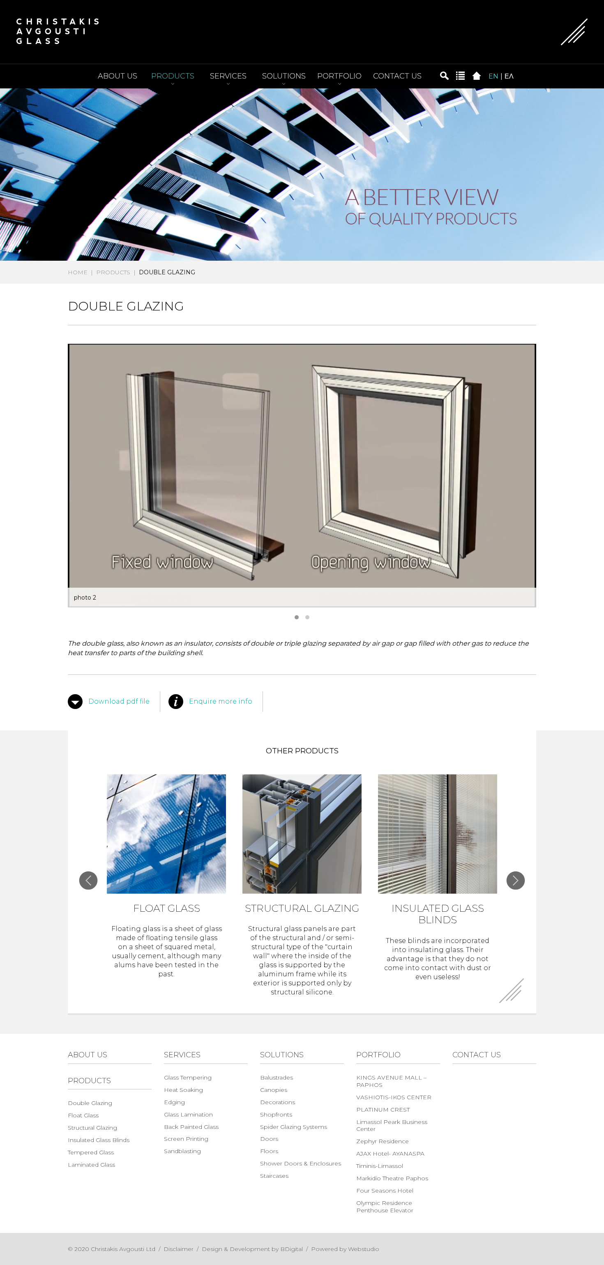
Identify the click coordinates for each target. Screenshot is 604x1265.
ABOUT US (117, 76)
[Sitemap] (460, 75)
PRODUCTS (172, 76)
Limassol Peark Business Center (391, 1125)
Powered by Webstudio (345, 1249)
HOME (78, 272)
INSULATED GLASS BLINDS (438, 914)
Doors (269, 1138)
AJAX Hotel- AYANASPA (390, 1153)
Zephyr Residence (382, 1141)
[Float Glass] (166, 834)
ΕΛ (509, 76)
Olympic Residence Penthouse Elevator (384, 1206)
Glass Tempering (188, 1077)
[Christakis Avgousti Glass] (57, 31)
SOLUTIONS (284, 76)
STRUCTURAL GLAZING (302, 908)
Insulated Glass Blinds (98, 1140)
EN (493, 76)
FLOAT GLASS (166, 908)
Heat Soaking (183, 1090)
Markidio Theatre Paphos (392, 1178)
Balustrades (276, 1077)
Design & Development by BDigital (252, 1249)
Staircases (274, 1175)
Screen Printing (186, 1138)
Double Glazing (90, 1103)
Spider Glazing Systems (293, 1127)
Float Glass (83, 1115)
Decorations (277, 1102)
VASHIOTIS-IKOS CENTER (393, 1097)
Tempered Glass (91, 1152)
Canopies (273, 1090)
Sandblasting (182, 1151)
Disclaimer (179, 1249)
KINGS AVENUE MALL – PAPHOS (391, 1081)
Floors (269, 1151)
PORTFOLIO (339, 76)
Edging (174, 1102)
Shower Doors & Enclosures (300, 1163)
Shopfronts (276, 1114)
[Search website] (444, 75)
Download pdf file (119, 701)
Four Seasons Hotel (384, 1190)
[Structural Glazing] (302, 834)
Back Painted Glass (191, 1127)
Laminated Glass (91, 1164)
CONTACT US (397, 76)
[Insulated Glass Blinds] (437, 834)
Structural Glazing (92, 1127)
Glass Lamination (188, 1114)
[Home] (476, 75)
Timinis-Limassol (379, 1166)
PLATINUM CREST (383, 1109)
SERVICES (228, 76)
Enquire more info (220, 701)
